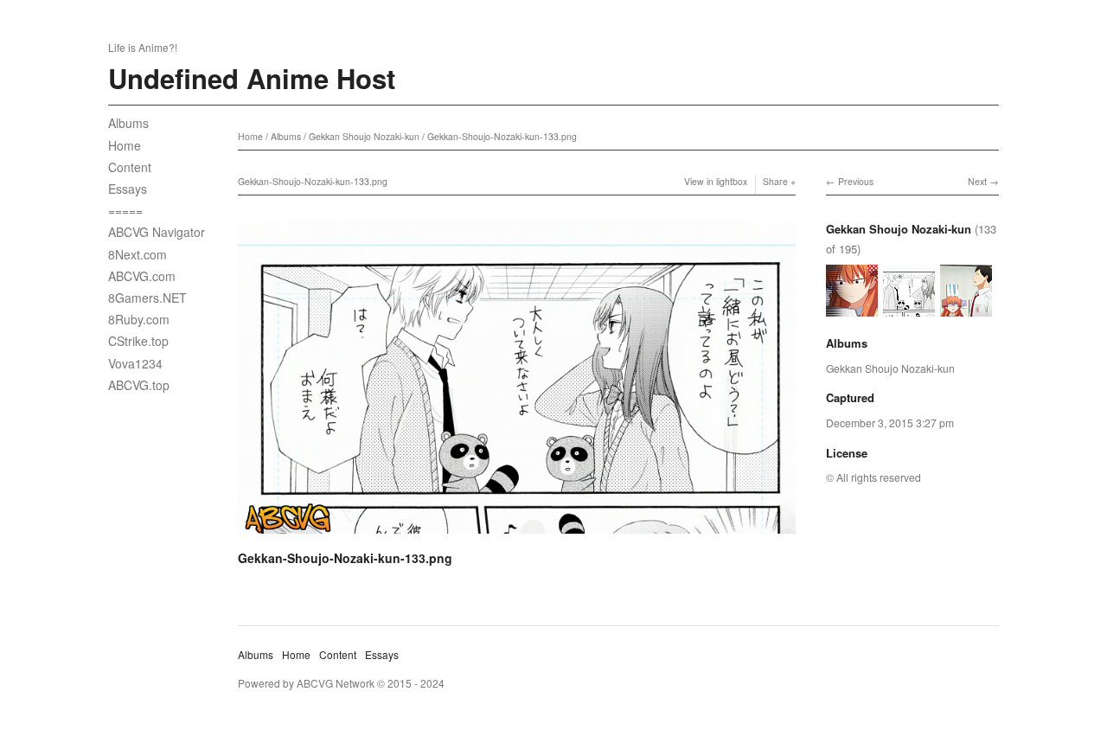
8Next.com (137, 254)
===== (125, 210)
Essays (127, 188)
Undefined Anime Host (251, 78)
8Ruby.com (139, 319)
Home (124, 145)
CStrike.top (138, 340)
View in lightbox (715, 181)
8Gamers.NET (147, 297)
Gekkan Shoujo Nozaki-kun (364, 136)
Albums (128, 122)
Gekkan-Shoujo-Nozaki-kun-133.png (502, 136)
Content (129, 167)
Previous (855, 181)
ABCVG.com (142, 276)
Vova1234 (135, 363)
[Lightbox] (517, 536)
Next (977, 181)
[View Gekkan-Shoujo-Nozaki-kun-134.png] (966, 308)
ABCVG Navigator (156, 231)
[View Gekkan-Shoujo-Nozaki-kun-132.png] (852, 308)
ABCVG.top (139, 385)
